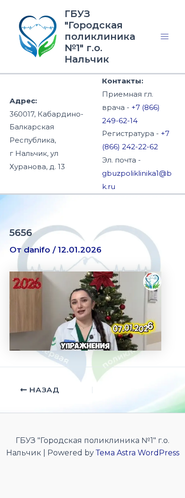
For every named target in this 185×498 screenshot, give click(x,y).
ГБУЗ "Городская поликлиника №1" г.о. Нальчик (100, 36)
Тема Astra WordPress (137, 452)
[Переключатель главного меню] (165, 36)
